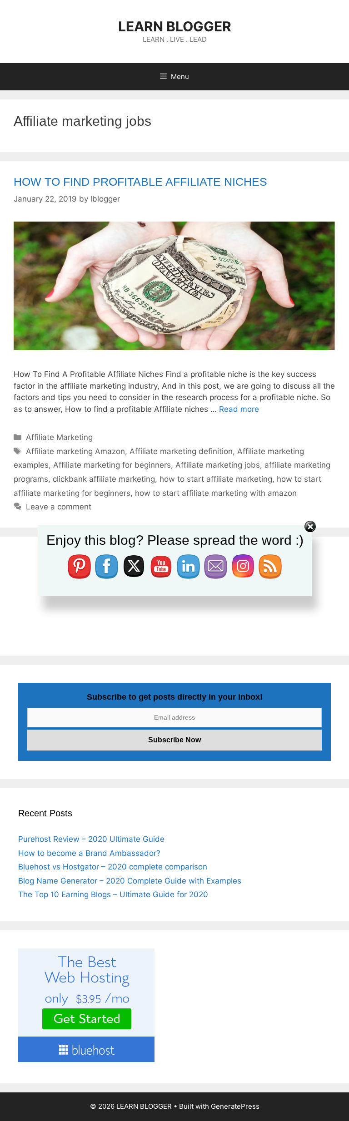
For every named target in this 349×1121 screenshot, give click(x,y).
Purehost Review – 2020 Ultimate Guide (91, 839)
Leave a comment (58, 506)
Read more (239, 409)
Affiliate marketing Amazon (75, 451)
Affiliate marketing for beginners (112, 464)
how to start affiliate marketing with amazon (216, 493)
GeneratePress (235, 1106)
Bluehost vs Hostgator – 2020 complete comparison (112, 866)
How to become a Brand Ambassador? (89, 853)
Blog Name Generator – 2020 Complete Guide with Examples (129, 880)
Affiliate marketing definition (181, 451)
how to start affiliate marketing (216, 479)
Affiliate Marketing (59, 437)
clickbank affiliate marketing (104, 479)
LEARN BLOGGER (174, 26)
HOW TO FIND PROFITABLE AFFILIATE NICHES (140, 181)
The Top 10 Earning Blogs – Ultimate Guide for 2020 (113, 894)
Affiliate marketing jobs (217, 464)
